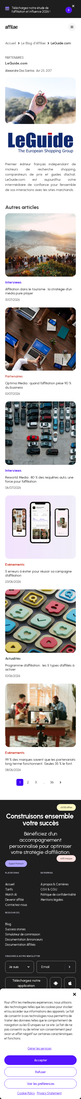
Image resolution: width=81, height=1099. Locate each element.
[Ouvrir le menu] (72, 27)
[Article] (40, 245)
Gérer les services (39, 1048)
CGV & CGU (49, 889)
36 (52, 782)
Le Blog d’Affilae (33, 43)
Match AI (11, 894)
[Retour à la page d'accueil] (11, 27)
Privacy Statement (49, 1093)
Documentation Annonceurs (24, 939)
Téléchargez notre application (26, 983)
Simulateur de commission (22, 934)
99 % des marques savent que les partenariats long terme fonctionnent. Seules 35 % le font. (40, 762)
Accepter (40, 1060)
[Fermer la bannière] (73, 6)
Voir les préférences (40, 1084)
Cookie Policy (26, 1093)
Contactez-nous (16, 905)
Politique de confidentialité (58, 894)
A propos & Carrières (54, 884)
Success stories (15, 929)
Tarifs (9, 889)
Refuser (40, 1072)
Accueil (10, 43)
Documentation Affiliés (20, 945)
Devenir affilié (14, 900)
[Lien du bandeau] (68, 10)
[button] (74, 994)
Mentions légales (52, 900)
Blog (8, 924)
